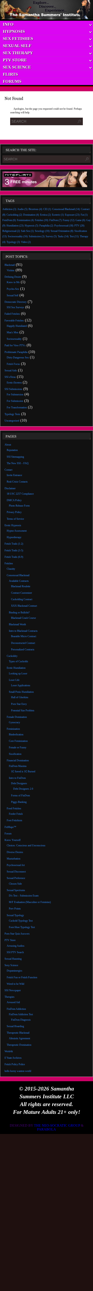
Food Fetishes (14, 808)
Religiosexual (11, 231)
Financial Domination (18, 760)
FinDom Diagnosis (21, 1019)
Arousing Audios (15, 945)
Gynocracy (14, 722)
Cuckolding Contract (21, 599)
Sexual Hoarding (15, 1026)
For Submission (15, 401)
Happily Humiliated (17, 325)
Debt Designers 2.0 (23, 788)
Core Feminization (18, 741)
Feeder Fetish (16, 813)
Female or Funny (17, 747)
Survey (51, 236)
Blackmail (10, 264)
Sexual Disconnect (16, 871)
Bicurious (35, 209)
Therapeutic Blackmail (18, 1032)
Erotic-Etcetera (14, 382)
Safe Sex (27, 231)
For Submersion (15, 394)
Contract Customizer (21, 592)
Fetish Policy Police (15, 1064)
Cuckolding (14, 214)
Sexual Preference (16, 878)
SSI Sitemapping (15, 456)
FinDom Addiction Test (21, 1014)
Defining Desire (13, 276)
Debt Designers (19, 783)
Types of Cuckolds (18, 661)
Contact (8, 469)
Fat (84, 214)
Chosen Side (15, 883)
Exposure (72, 214)
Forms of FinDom (20, 795)
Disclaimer (10, 488)
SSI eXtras (10, 376)
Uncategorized (12, 420)
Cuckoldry (12, 656)
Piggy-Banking (19, 801)
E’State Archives (13, 1057)
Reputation (12, 450)
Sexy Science (11, 965)
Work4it (9, 1051)
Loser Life (14, 680)
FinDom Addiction (16, 1008)
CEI (47, 209)
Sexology (42, 231)
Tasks (63, 236)
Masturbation (13, 858)
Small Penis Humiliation (21, 691)
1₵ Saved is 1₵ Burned (23, 771)
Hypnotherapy (14, 537)
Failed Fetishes (12, 313)
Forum (8, 833)
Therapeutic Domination (19, 1044)
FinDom (55, 220)
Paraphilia (46, 225)
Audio (22, 209)
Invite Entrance (14, 475)
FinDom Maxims (18, 766)
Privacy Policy (14, 512)
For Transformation (17, 407)
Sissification (15, 753)
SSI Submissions (13, 389)
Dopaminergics (14, 970)
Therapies (9, 996)
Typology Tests (12, 414)
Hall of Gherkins (19, 697)
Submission (37, 236)
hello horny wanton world (18, 1071)
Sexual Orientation (62, 231)
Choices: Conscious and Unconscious (26, 845)
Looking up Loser (18, 673)
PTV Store (10, 940)
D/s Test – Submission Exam (23, 895)
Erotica (45, 214)
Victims (10, 270)
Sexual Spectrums (16, 890)
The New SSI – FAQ (18, 463)
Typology (13, 242)
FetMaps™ (10, 827)
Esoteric (58, 214)
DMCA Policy (14, 500)
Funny (68, 220)
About (8, 444)
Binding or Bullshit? (19, 612)
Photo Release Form (19, 505)
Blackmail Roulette (20, 586)
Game (80, 220)
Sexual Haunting (13, 958)
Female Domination (17, 716)
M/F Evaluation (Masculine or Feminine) (30, 902)
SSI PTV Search (15, 952)
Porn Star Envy (19, 704)
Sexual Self (12, 295)
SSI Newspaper (13, 990)
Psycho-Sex (13, 288)
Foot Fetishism (14, 820)
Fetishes (41, 220)
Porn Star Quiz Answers (17, 933)
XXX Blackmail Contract (24, 605)
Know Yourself (13, 840)
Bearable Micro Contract (23, 636)
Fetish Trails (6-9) (14, 556)
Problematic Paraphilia (16, 352)
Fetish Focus (13, 364)
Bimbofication (16, 734)
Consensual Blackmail (66, 209)
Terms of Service (15, 518)
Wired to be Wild (15, 983)
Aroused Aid (13, 1002)
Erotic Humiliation (16, 667)
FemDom (9, 220)
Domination (31, 214)
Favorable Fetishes (14, 320)
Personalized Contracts (22, 649)
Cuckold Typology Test (21, 920)
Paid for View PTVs (15, 345)
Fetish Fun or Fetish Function (22, 977)
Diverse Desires (15, 852)
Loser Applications (20, 685)
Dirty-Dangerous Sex (18, 357)
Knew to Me (13, 282)
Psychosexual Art (16, 865)
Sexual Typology (15, 915)
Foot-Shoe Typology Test (22, 927)
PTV (79, 225)
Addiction (9, 209)
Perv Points (15, 908)
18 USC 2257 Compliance (20, 493)
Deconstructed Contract (23, 643)
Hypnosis (31, 225)
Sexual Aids (11, 370)
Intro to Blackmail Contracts (23, 630)
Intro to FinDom (17, 777)
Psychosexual (63, 225)
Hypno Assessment (17, 530)
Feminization (25, 220)
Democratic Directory (16, 301)
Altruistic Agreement (19, 1038)
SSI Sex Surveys (15, 307)
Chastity (11, 568)
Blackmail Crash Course (23, 617)
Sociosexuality (18, 236)
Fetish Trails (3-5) (14, 550)
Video (26, 242)
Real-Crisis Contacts (17, 481)
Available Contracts (19, 580)
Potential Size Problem (22, 710)
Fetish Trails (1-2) (14, 543)
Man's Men (12, 332)
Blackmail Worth (17, 624)
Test (74, 236)
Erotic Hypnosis (13, 525)
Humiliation (15, 225)
